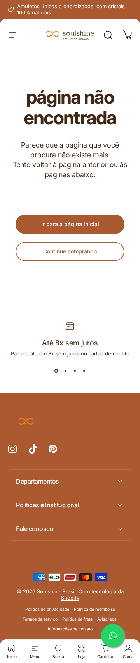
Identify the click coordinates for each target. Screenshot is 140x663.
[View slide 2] (65, 370)
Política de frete (77, 619)
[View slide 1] (56, 370)
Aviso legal (107, 619)
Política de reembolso (94, 609)
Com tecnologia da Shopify (92, 594)
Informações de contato (70, 628)
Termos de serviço (40, 619)
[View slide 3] (74, 370)
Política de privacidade (47, 609)
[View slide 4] (84, 370)
